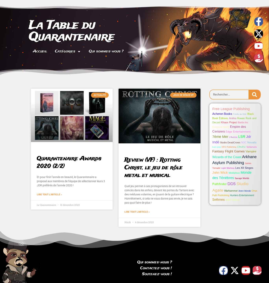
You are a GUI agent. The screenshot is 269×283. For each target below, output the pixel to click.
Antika (232, 118)
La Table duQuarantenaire (72, 31)
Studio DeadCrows (230, 142)
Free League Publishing (231, 109)
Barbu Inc (243, 122)
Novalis (251, 142)
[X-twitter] (258, 33)
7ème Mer (220, 137)
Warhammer (231, 190)
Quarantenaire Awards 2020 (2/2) (69, 162)
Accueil (40, 51)
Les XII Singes (244, 167)
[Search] (254, 94)
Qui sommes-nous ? (106, 51)
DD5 (231, 183)
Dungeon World (220, 127)
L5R (241, 137)
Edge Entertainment (238, 131)
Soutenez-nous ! (157, 274)
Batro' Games (232, 200)
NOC (244, 142)
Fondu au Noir (240, 114)
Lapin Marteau (228, 168)
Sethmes (218, 199)
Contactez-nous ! (156, 268)
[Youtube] (258, 46)
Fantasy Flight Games (228, 151)
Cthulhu (241, 147)
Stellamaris (251, 147)
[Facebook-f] (258, 21)
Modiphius (234, 173)
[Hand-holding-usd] (258, 58)
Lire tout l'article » (49, 194)
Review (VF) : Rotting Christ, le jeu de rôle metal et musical (153, 167)
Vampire (251, 151)
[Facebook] (223, 270)
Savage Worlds (242, 178)
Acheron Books (222, 113)
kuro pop (216, 147)
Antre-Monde (244, 191)
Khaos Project (229, 122)
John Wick (220, 172)
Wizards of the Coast (226, 157)
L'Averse (233, 137)
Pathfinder (219, 184)
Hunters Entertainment (242, 195)
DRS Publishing (229, 147)
